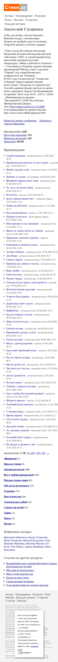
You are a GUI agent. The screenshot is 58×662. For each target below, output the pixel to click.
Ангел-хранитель (16, 375)
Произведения (24, 16)
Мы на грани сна (15, 364)
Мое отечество (12, 496)
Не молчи (11, 194)
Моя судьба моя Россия (19, 573)
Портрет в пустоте (16, 216)
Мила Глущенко (13, 540)
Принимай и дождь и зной (21, 332)
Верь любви (13, 270)
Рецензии (40, 16)
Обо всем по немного (16, 485)
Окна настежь (14, 274)
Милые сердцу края (16, 480)
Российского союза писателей (33, 658)
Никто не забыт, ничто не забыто (24, 230)
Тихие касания (14, 339)
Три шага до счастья (17, 368)
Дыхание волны (15, 426)
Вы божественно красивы (20, 289)
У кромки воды (14, 411)
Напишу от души (15, 176)
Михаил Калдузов (33, 540)
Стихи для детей (14, 507)
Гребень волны (14, 328)
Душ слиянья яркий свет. (20, 198)
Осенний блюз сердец (18, 437)
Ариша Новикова (34, 546)
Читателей (9, 141)
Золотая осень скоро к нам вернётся (26, 282)
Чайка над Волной (16, 205)
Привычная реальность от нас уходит (27, 162)
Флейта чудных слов (17, 169)
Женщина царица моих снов (22, 180)
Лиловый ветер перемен (19, 404)
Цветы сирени (14, 415)
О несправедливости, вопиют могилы (27, 585)
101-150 (40, 453)
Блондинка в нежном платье (22, 244)
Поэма (8, 523)
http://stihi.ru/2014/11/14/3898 (28, 106)
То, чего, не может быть (19, 187)
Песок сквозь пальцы (18, 357)
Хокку (7, 518)
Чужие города (14, 278)
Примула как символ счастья (22, 263)
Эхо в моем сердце (17, 419)
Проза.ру (21, 600)
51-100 (31, 453)
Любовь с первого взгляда (21, 386)
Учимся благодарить (18, 296)
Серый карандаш (15, 155)
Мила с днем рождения (19, 343)
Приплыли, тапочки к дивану (22, 237)
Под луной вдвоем (16, 212)
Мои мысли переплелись (20, 570)
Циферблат (12, 310)
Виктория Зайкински (15, 537)
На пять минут (14, 382)
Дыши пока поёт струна (19, 303)
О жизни (9, 491)
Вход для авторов (15, 24)
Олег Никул (16, 546)
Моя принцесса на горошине (22, 223)
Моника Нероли (35, 543)
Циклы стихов (12, 463)
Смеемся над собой (15, 501)
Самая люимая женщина (20, 581)
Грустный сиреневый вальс (21, 350)
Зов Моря (11, 255)
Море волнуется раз (17, 321)
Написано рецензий (15, 138)
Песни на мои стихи (17, 577)
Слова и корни (14, 259)
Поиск (8, 20)
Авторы (9, 16)
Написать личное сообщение (20, 120)
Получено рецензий (15, 135)
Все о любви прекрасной (18, 474)
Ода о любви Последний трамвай (25, 393)
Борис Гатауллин (37, 537)
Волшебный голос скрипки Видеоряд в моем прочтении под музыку (31, 565)
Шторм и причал (15, 400)
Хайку (8, 512)
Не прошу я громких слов (20, 444)
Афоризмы (10, 458)
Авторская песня (14, 469)
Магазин (18, 20)
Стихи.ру (10, 600)
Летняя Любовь (15, 251)
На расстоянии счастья (19, 314)
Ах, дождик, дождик (17, 430)
